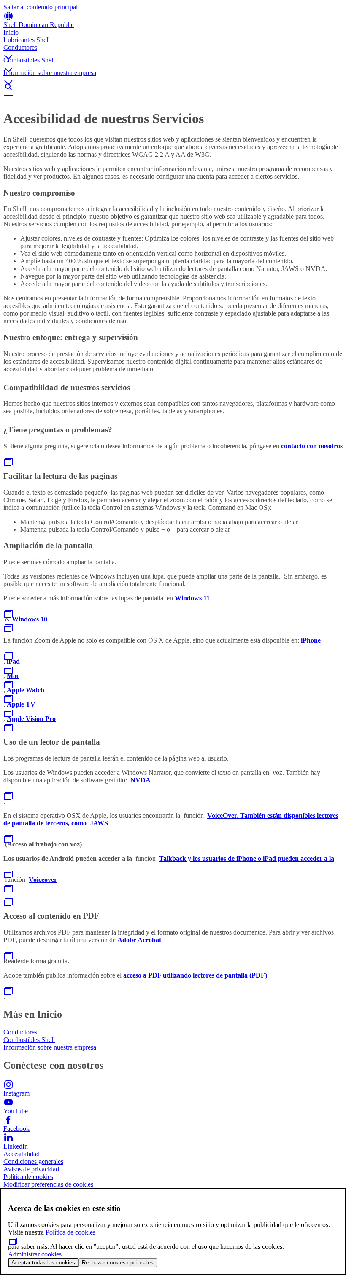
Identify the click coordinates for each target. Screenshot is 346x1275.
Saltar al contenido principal (40, 7)
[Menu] (173, 97)
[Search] (173, 87)
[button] (173, 50)
